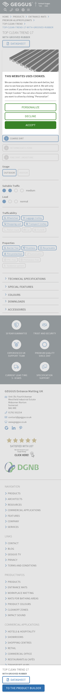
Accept (31, 125)
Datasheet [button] (18, 680)
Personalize (31, 107)
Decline (30, 116)
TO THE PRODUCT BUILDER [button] (23, 688)
